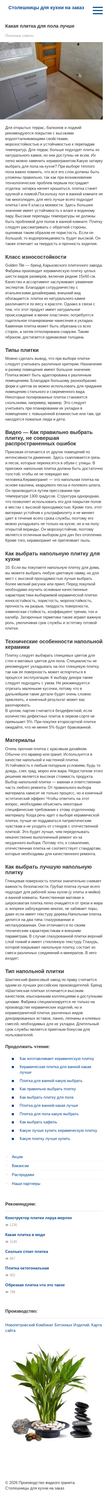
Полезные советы (19, 36)
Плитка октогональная (27, 1268)
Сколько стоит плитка (26, 1251)
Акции (17, 1156)
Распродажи (23, 1174)
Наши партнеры (26, 1183)
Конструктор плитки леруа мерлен (38, 1218)
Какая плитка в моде (25, 1234)
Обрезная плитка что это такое (35, 1285)
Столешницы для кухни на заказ (46, 7)
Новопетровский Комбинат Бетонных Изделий (47, 1325)
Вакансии (20, 1165)
